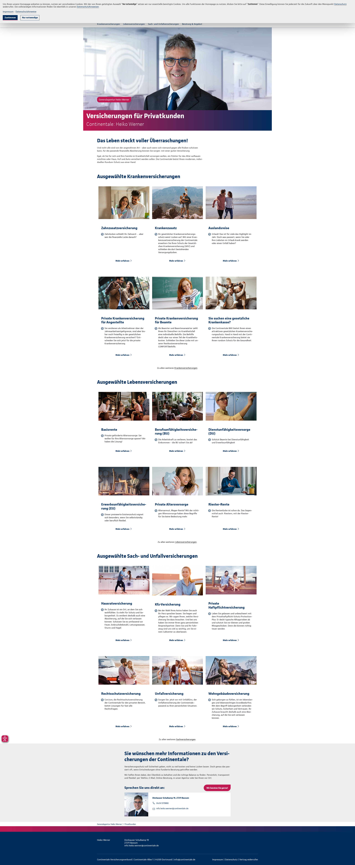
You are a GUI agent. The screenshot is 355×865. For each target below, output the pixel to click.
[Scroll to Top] (341, 424)
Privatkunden (130, 824)
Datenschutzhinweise (26, 11)
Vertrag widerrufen (248, 859)
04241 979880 (162, 803)
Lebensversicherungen (186, 542)
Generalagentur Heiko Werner (109, 824)
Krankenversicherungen (185, 368)
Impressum (8, 11)
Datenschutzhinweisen (88, 6)
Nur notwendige (30, 17)
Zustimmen (10, 17)
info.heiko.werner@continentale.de (172, 808)
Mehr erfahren (122, 260)
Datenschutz (340, 4)
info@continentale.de (184, 859)
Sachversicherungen (186, 739)
